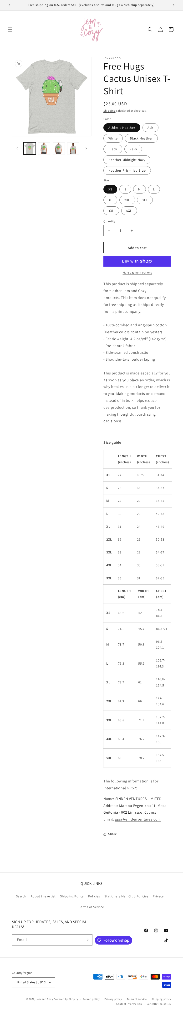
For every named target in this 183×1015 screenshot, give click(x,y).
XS (110, 189)
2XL (127, 200)
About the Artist (43, 896)
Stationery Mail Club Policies (126, 896)
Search (21, 896)
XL (110, 200)
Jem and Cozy (44, 999)
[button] (10, 29)
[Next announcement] (173, 5)
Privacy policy (113, 999)
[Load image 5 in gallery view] (73, 148)
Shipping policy (161, 999)
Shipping (109, 110)
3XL (145, 200)
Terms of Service (91, 907)
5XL (129, 211)
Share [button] (112, 834)
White (113, 138)
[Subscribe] (87, 939)
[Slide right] (86, 148)
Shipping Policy (72, 896)
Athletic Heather (121, 127)
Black (112, 149)
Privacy (158, 896)
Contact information (129, 1003)
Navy (133, 149)
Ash (150, 127)
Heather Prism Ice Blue (127, 170)
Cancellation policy (159, 1003)
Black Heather (141, 138)
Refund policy (91, 999)
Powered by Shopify (66, 999)
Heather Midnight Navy (126, 160)
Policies (94, 896)
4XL (111, 211)
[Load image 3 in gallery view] (44, 148)
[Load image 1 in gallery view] (30, 148)
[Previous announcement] (9, 5)
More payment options (137, 272)
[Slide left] (17, 148)
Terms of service (137, 999)
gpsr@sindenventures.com (138, 819)
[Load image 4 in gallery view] (59, 148)
